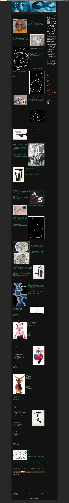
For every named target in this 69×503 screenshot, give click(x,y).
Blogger (38, 498)
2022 (47, 76)
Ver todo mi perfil (51, 102)
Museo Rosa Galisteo (28, 472)
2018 (47, 79)
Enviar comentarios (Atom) (18, 494)
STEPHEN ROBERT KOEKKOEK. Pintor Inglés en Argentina (52, 92)
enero (48, 90)
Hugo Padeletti (24, 472)
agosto (48, 85)
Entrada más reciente (15, 493)
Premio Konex (34, 472)
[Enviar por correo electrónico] (21, 471)
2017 (47, 80)
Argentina (17, 472)
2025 (47, 74)
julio (48, 86)
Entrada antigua (42, 493)
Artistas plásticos (19, 472)
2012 (47, 98)
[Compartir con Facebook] (23, 471)
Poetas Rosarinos (31, 472)
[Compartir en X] (22, 471)
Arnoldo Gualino (18, 3)
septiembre (49, 84)
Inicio (29, 493)
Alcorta (15, 472)
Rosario (36, 472)
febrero (48, 89)
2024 (47, 75)
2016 (47, 81)
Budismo (22, 472)
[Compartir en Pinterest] (24, 471)
